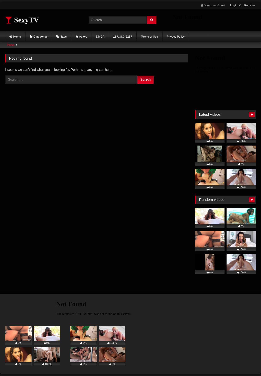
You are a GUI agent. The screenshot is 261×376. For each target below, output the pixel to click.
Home (17, 36)
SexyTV (25, 20)
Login (233, 5)
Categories (40, 36)
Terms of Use (149, 36)
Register (249, 5)
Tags (64, 36)
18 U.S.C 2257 (122, 36)
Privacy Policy (176, 36)
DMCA (100, 36)
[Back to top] (248, 364)
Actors (83, 36)
